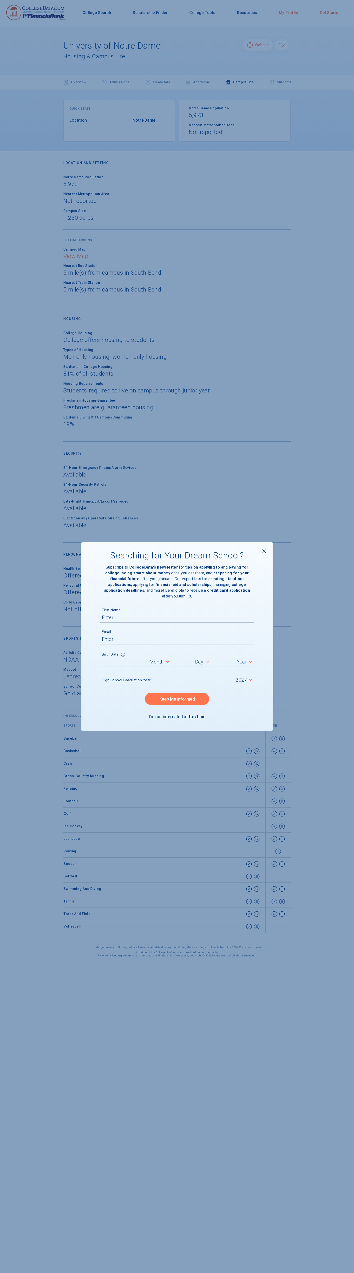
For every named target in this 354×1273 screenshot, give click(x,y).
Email (106, 632)
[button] (123, 655)
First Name (111, 610)
